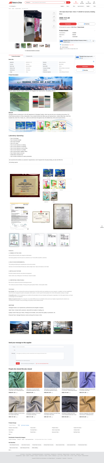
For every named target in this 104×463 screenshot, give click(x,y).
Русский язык (41, 455)
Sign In (61, 48)
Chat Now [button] (87, 23)
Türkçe (75, 455)
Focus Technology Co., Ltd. (44, 458)
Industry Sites (60, 454)
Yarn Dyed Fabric (33, 429)
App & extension (81, 6)
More (10, 450)
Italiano (46, 455)
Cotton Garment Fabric (71, 444)
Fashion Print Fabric (77, 427)
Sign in (94, 3)
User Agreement (58, 458)
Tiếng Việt (79, 455)
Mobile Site (78, 454)
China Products (28, 454)
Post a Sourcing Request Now (42, 363)
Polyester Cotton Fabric (13, 427)
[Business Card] (93, 61)
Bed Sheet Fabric (77, 432)
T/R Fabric (11, 432)
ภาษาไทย (71, 455)
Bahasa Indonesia (85, 455)
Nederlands (54, 455)
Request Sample (81, 27)
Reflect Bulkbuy (35, 447)
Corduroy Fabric (77, 429)
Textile (13, 8)
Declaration (64, 458)
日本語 (65, 455)
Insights (82, 454)
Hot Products (22, 454)
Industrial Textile (18, 8)
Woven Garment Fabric (60, 444)
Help (74, 6)
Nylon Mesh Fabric (25, 8)
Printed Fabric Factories (36, 444)
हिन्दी (68, 455)
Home (10, 8)
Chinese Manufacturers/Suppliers (37, 454)
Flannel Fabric (33, 432)
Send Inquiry (68, 23)
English (24, 455)
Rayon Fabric (11, 429)
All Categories (12, 6)
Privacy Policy (70, 458)
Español (27, 455)
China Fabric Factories (25, 444)
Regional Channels (66, 454)
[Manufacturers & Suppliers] (15, 2)
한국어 (62, 455)
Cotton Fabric (32, 427)
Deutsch (50, 455)
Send (18, 363)
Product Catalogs (25, 425)
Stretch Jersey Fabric (56, 429)
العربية (58, 455)
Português (32, 455)
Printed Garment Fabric (82, 444)
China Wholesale (47, 454)
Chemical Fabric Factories (48, 444)
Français (36, 455)
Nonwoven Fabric (55, 432)
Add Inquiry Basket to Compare (32, 50)
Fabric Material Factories (14, 444)
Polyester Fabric (55, 427)
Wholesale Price (53, 454)
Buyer (68, 6)
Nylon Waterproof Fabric (24, 447)
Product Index (73, 454)
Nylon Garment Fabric (14, 447)
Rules (95, 6)
